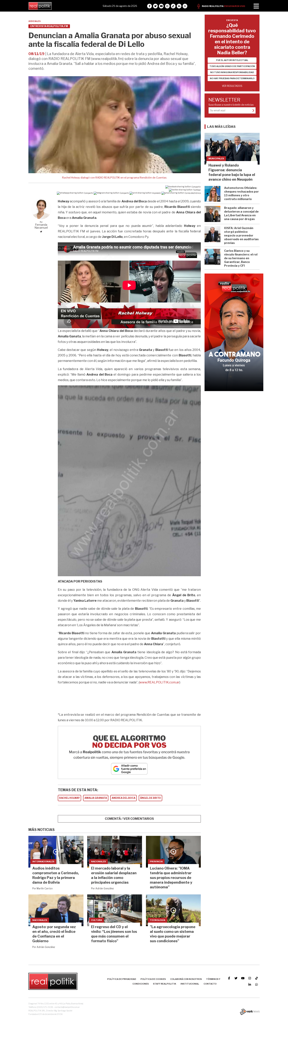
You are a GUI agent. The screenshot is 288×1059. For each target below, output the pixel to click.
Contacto (210, 983)
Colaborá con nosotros (186, 979)
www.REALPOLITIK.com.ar (159, 682)
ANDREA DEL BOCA (123, 797)
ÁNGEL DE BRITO (150, 797)
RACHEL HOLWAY (69, 797)
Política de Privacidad (121, 979)
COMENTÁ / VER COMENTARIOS (129, 819)
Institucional (189, 983)
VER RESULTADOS (232, 85)
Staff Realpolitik (164, 983)
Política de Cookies (153, 979)
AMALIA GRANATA (95, 797)
